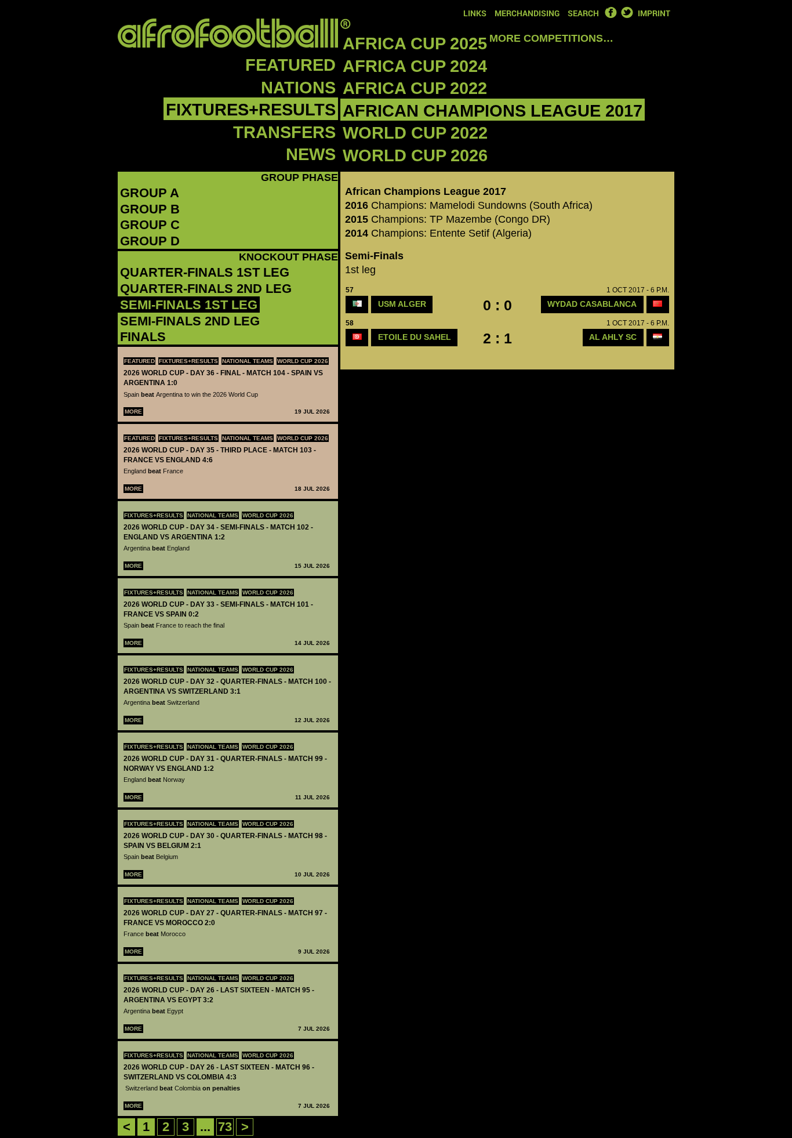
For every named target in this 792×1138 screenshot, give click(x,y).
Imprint (654, 13)
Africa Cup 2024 (415, 66)
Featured (290, 65)
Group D (150, 241)
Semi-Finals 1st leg (188, 305)
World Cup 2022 (415, 133)
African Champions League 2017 (492, 111)
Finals (143, 336)
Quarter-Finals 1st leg (204, 272)
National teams (247, 361)
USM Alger (402, 304)
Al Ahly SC (613, 337)
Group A (149, 193)
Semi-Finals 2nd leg (190, 321)
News (311, 154)
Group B (150, 209)
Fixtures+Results (251, 109)
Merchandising (527, 13)
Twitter (627, 12)
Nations (298, 87)
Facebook (610, 12)
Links (474, 13)
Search (583, 13)
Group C (150, 225)
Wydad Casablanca (592, 304)
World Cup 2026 (415, 155)
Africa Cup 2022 (415, 88)
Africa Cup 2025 (415, 43)
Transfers (284, 132)
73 (225, 1126)
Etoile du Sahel (414, 337)
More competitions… (551, 38)
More (133, 411)
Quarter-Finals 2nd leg (206, 288)
